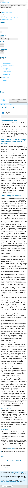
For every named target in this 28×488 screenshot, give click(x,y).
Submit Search (4, 28)
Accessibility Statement (14, 481)
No (7, 467)
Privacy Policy (22, 480)
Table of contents (6, 116)
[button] (5, 80)
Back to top (3, 456)
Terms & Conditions (5, 481)
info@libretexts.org (15, 482)
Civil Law (23, 104)
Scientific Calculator (7, 71)
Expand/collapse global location (26, 104)
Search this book (3, 23)
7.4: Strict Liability (11, 448)
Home (6, 104)
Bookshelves (15, 104)
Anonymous (3, 452)
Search (2, 486)
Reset (2, 36)
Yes (3, 467)
